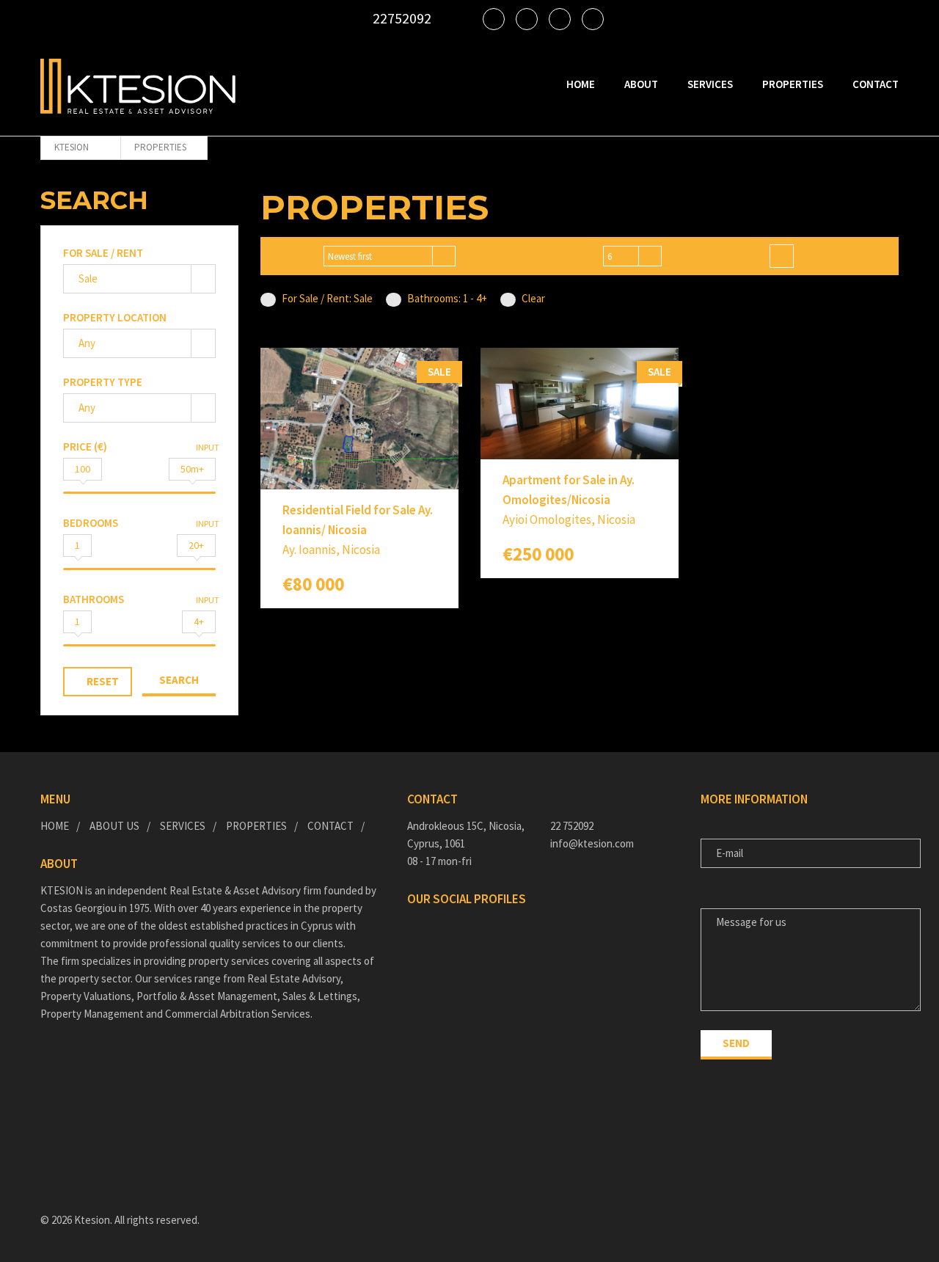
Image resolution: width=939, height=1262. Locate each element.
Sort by (295, 256)
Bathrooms (93, 599)
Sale (88, 278)
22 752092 (571, 826)
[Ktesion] (137, 86)
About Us (114, 826)
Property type (102, 382)
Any (86, 343)
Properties (792, 84)
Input (207, 447)
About (641, 84)
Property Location (115, 317)
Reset (103, 681)
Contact (875, 84)
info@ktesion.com (592, 843)
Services (710, 84)
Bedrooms (90, 523)
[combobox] (390, 256)
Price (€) (85, 446)
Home (580, 84)
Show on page (559, 256)
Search (179, 680)
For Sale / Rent (103, 253)
